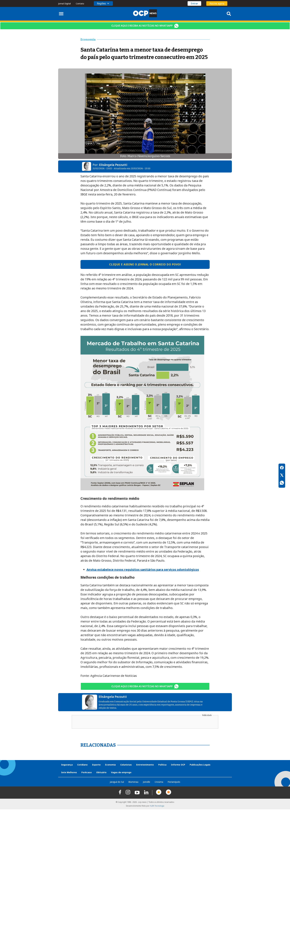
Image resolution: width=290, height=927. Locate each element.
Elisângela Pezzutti (113, 165)
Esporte (96, 764)
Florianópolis (174, 781)
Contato (80, 3)
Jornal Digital (64, 3)
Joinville (146, 781)
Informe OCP (178, 764)
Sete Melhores (69, 772)
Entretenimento (145, 764)
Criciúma (159, 781)
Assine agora (216, 3)
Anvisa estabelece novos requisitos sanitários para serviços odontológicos (143, 569)
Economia (110, 764)
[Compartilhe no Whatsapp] (282, 483)
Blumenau (133, 781)
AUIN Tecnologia (157, 806)
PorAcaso (86, 772)
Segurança (67, 764)
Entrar (194, 3)
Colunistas (126, 764)
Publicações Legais (200, 764)
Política (162, 764)
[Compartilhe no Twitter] (282, 475)
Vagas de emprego (121, 772)
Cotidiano (82, 764)
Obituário (101, 772)
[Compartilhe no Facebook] (282, 468)
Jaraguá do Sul (117, 781)
